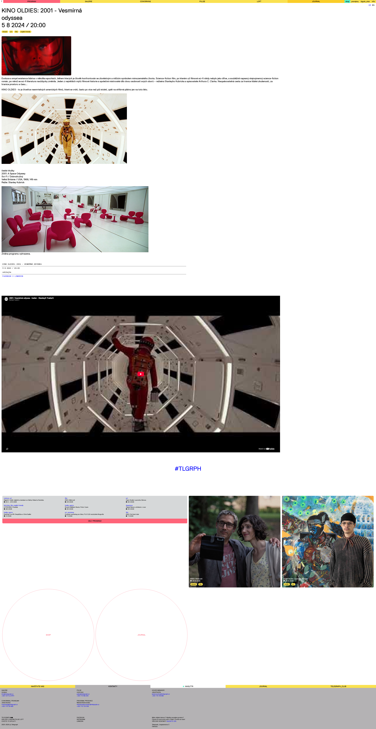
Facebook (6, 276)
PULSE (202, 1)
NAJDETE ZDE (171, 721)
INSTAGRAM (81, 719)
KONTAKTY (112, 686)
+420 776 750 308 (83, 706)
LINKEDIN (80, 721)
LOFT (259, 1)
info (373, 1)
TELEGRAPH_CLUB (338, 686)
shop (347, 1)
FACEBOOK (80, 717)
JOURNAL (316, 1)
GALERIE (88, 1)
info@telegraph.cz (8, 694)
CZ (370, 5)
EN (373, 5)
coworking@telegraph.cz (10, 704)
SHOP (48, 635)
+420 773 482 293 (82, 696)
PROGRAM (31, 1)
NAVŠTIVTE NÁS (37, 686)
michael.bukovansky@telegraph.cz (88, 704)
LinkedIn (19, 276)
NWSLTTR (189, 686)
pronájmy (355, 1)
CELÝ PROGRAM (94, 521)
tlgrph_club (365, 1)
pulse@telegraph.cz (83, 694)
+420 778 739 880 (7, 706)
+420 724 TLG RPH (8, 696)
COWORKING (145, 1)
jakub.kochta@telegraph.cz (161, 694)
